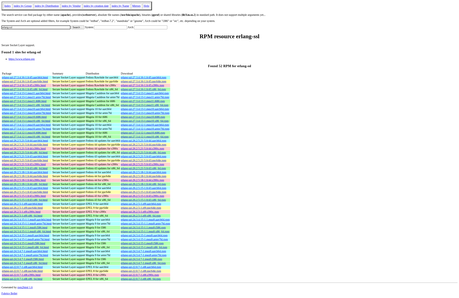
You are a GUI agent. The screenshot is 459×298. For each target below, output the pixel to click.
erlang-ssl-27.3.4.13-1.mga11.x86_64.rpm (144, 105)
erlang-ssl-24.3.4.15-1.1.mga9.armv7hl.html (27, 223)
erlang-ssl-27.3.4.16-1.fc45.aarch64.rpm (143, 77)
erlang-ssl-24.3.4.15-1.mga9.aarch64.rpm (144, 235)
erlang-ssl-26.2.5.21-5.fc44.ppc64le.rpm (143, 144)
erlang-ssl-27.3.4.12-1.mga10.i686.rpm (143, 132)
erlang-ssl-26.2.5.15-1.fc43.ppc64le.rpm (143, 192)
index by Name (120, 5)
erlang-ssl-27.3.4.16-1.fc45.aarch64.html (25, 77)
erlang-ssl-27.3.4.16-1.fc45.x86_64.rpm (143, 89)
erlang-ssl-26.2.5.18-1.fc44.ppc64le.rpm (143, 176)
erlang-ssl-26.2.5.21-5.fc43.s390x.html (24, 164)
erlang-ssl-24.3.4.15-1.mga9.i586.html (23, 243)
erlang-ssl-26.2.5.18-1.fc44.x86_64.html (25, 184)
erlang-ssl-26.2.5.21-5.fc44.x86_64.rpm (143, 152)
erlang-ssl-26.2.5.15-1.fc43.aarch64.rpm (143, 188)
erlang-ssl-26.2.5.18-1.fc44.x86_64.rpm (143, 184)
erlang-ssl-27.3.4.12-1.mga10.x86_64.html (26, 136)
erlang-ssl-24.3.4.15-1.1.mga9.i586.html (24, 227)
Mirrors (136, 5)
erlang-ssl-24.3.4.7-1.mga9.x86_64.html (24, 263)
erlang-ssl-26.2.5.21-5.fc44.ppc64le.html (25, 144)
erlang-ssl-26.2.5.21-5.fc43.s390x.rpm (142, 164)
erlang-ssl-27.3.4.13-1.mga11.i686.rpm (143, 101)
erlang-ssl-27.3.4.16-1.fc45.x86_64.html (25, 89)
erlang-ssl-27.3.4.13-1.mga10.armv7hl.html (26, 113)
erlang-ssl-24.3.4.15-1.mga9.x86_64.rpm (144, 247)
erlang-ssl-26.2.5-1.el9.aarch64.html (22, 203)
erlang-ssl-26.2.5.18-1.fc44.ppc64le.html (25, 176)
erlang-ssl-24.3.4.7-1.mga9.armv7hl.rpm (143, 255)
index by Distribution (47, 5)
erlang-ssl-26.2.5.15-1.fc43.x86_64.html (25, 199)
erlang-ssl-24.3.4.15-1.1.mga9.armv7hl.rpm (145, 223)
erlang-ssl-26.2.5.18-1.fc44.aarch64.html (25, 172)
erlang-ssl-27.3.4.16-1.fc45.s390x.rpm (142, 85)
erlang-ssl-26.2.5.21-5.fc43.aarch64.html (25, 156)
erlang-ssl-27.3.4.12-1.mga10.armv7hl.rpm (145, 128)
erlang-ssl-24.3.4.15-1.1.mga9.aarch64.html (26, 219)
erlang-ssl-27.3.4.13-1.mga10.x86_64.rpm (145, 120)
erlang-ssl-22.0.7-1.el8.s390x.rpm (140, 274)
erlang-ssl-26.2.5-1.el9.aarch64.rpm (141, 203)
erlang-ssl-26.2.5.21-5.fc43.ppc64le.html (25, 160)
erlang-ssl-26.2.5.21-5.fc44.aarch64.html (25, 140)
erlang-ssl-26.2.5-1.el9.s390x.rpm (140, 211)
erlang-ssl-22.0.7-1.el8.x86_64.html (22, 278)
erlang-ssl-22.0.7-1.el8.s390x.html (21, 274)
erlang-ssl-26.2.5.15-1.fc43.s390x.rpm (142, 195)
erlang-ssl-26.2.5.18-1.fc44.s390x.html (24, 180)
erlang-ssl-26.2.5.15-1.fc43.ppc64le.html (25, 192)
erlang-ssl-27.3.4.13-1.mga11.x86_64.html (26, 105)
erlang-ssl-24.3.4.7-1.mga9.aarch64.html (25, 251)
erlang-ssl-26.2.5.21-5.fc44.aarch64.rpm (143, 140)
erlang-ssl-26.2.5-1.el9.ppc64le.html (22, 207)
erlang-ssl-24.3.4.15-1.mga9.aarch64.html (25, 235)
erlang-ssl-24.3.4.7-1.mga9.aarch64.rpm (143, 251)
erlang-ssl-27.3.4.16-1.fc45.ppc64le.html (25, 81)
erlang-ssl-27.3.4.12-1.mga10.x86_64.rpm (145, 136)
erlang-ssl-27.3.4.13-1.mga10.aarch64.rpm (145, 109)
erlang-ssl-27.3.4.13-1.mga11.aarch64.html (26, 93)
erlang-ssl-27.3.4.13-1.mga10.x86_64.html (26, 120)
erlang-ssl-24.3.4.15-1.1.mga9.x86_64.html (26, 231)
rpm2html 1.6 (25, 287)
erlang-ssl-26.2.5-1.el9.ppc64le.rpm (141, 207)
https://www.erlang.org (22, 58)
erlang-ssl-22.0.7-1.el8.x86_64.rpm (141, 278)
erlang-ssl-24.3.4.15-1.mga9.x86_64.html (25, 247)
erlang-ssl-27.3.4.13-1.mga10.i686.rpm (143, 116)
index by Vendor (71, 5)
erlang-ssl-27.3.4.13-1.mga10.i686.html (24, 116)
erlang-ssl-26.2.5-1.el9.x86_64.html (22, 215)
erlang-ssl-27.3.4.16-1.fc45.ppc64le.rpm (143, 81)
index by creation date (96, 5)
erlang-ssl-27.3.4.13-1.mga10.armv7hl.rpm (145, 113)
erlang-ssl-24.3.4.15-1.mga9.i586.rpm (142, 243)
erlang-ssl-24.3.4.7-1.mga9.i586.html (23, 259)
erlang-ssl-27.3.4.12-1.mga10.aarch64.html (26, 124)
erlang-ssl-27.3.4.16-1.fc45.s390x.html (24, 85)
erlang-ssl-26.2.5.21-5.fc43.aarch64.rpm (143, 156)
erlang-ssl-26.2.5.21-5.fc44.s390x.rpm (142, 148)
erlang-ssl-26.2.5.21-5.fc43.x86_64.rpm (143, 168)
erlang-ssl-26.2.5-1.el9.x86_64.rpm (141, 215)
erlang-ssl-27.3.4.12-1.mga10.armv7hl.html (26, 128)
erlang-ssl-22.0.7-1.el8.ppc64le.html (22, 271)
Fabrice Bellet (9, 293)
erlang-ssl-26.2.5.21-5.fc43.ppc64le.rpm (143, 160)
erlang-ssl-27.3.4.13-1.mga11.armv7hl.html (26, 97)
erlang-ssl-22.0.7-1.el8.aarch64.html (22, 267)
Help (146, 5)
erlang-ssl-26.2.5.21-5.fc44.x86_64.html (25, 152)
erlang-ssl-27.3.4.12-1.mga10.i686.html (24, 132)
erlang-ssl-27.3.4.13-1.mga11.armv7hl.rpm (145, 97)
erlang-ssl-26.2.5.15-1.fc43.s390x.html (24, 195)
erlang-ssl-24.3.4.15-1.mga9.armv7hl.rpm (144, 239)
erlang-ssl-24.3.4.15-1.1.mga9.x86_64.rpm (145, 231)
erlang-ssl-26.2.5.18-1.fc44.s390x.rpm (142, 180)
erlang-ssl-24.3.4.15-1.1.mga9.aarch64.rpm (145, 219)
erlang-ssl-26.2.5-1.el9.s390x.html (21, 211)
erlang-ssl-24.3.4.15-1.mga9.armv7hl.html (25, 239)
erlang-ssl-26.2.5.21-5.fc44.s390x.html (24, 148)
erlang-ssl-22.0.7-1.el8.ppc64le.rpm (141, 271)
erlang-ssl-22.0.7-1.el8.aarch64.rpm (141, 267)
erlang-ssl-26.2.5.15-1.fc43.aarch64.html (25, 188)
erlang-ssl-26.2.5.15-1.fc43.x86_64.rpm (143, 199)
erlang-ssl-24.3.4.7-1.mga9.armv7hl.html (25, 255)
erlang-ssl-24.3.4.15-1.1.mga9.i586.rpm (143, 227)
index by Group (23, 5)
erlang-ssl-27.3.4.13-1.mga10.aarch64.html (26, 109)
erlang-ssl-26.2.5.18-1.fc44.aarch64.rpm (143, 172)
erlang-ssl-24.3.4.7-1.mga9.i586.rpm (141, 259)
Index (7, 5)
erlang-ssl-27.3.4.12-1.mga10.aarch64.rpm (145, 124)
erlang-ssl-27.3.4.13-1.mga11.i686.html (24, 101)
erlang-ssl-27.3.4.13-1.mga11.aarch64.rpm (145, 93)
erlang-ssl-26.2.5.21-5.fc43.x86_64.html (25, 168)
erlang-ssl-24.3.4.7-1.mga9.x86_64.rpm (143, 263)
